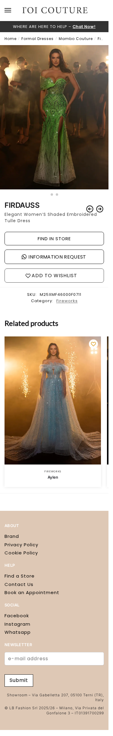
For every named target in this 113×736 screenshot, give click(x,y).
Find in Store (54, 238)
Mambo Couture (76, 38)
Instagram (17, 624)
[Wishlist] (93, 343)
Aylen (53, 477)
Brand (12, 536)
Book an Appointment (32, 592)
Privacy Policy (21, 544)
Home (11, 38)
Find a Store (20, 576)
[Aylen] (100, 209)
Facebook (17, 615)
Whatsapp (18, 632)
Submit (19, 680)
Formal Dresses (37, 38)
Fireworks (67, 301)
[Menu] (14, 10)
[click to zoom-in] (54, 117)
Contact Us (19, 584)
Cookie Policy (21, 553)
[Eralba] (90, 209)
